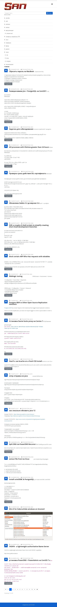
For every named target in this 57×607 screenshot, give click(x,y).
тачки (7, 52)
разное (7, 49)
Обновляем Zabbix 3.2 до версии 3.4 (24, 203)
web (6, 21)
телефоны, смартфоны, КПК (12, 36)
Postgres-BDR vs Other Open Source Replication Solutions (28, 303)
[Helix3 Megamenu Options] (52, 4)
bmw (7, 58)
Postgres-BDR (7, 308)
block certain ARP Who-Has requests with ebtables (29, 256)
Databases (8, 43)
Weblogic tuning (15, 276)
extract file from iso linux (19, 459)
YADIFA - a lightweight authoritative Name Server (29, 546)
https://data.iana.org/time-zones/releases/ (24, 414)
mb (7, 55)
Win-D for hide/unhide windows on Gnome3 (27, 509)
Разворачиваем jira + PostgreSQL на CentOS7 (27, 91)
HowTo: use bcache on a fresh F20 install (25, 361)
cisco (6, 39)
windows (7, 24)
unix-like (7, 18)
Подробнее (8, 84)
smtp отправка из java (18, 376)
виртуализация (9, 30)
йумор (7, 46)
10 (32, 589)
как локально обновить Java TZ (22, 410)
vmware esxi (9, 33)
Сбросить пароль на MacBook (21, 71)
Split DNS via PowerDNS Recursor (22, 444)
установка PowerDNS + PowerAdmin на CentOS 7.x (29, 560)
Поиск (50, 13)
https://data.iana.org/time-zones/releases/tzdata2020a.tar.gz (25, 416)
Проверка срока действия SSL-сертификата (27, 173)
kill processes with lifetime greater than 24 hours (29, 147)
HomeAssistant (9, 64)
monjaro (8, 61)
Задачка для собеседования (21, 129)
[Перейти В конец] (37, 589)
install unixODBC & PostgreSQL (21, 479)
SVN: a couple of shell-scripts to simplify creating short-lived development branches (29, 226)
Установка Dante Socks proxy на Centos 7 (26, 321)
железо (7, 27)
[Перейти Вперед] (35, 589)
